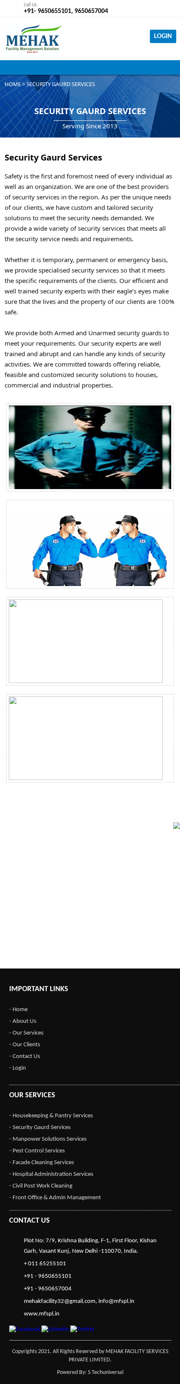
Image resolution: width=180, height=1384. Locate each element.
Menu (90, 67)
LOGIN (163, 36)
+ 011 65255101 (45, 1264)
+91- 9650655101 (47, 11)
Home (13, 84)
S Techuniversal (105, 1372)
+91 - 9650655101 (48, 1276)
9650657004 (91, 11)
